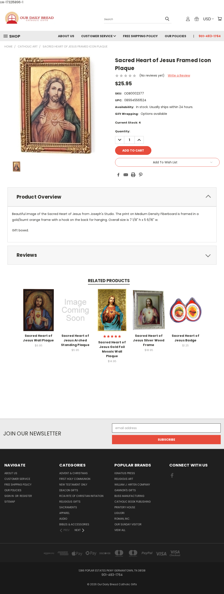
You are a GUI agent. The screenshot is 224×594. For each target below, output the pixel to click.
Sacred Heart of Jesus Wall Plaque (38, 338)
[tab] (112, 196)
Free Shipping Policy (140, 36)
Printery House (124, 507)
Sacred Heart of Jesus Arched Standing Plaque (75, 340)
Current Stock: (128, 123)
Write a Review (179, 75)
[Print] (133, 175)
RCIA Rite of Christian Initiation (81, 496)
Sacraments (68, 507)
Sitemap (9, 501)
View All (119, 530)
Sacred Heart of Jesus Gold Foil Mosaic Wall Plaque (112, 349)
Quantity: (122, 131)
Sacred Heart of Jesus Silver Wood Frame (148, 340)
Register (26, 496)
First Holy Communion (74, 479)
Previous (217, 580)
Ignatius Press (124, 473)
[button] (112, 411)
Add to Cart (38, 313)
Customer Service (97, 36)
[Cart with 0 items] (219, 19)
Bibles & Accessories (74, 524)
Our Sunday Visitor (128, 524)
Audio (63, 519)
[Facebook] (118, 175)
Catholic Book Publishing (132, 501)
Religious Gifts (69, 501)
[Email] (126, 175)
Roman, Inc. (122, 519)
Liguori (119, 513)
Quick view (39, 305)
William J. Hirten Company (132, 484)
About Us (66, 36)
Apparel (64, 513)
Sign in (9, 496)
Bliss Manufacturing (129, 496)
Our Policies (175, 36)
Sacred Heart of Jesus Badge (185, 338)
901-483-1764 (210, 36)
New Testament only (73, 484)
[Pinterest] (140, 175)
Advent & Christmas (73, 473)
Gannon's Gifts (125, 490)
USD (207, 19)
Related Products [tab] (109, 281)
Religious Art (123, 479)
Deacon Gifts (68, 490)
